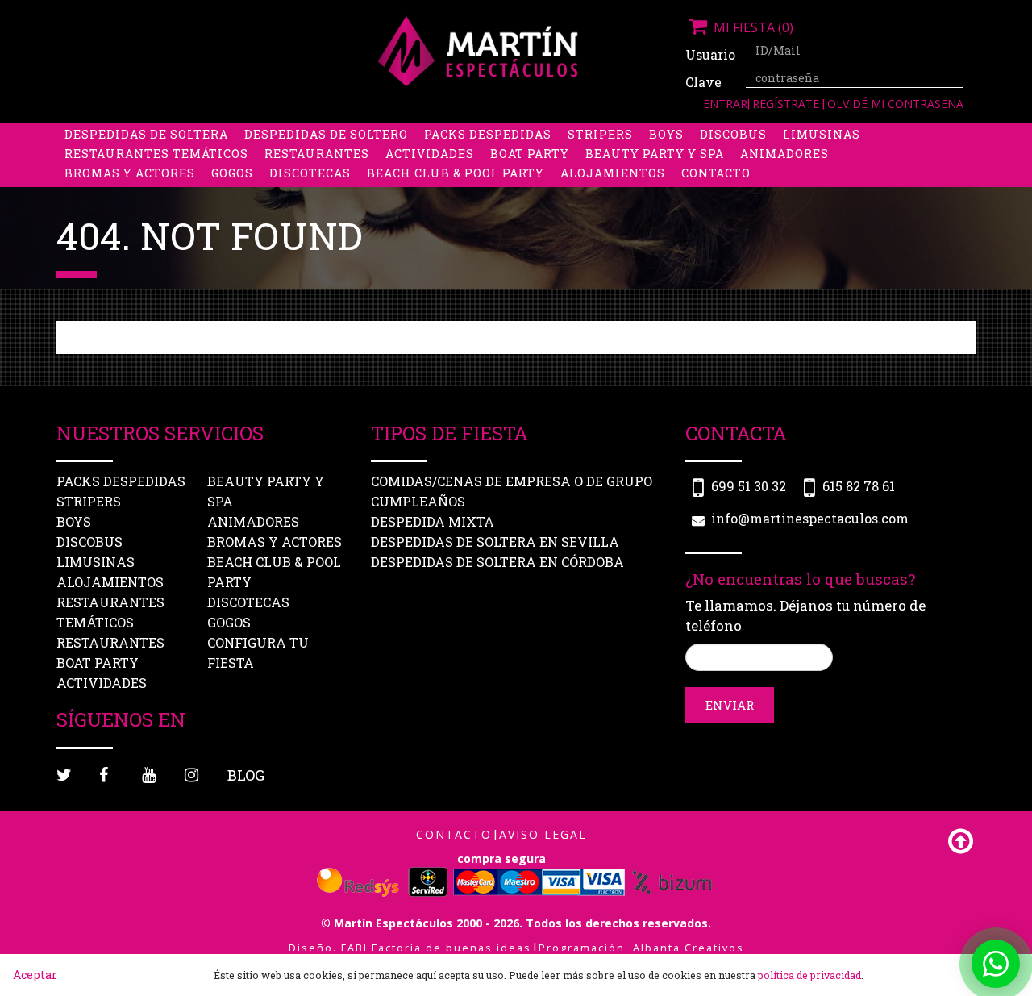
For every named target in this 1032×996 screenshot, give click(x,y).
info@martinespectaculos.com (810, 518)
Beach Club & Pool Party (455, 173)
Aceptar (35, 974)
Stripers (600, 134)
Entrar (725, 103)
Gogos (232, 173)
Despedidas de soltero (326, 134)
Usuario (709, 54)
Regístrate (787, 103)
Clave (703, 81)
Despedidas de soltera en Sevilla (495, 541)
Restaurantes (316, 153)
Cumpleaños (418, 501)
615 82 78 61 (858, 485)
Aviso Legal (543, 834)
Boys (666, 134)
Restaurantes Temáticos (156, 153)
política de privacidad (809, 975)
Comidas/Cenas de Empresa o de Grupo (511, 481)
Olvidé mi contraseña (895, 103)
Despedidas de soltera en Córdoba (497, 561)
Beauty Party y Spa (654, 153)
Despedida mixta (432, 521)
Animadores (784, 153)
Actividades (429, 153)
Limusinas (821, 134)
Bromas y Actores (129, 173)
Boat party (529, 153)
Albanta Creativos (688, 948)
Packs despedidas (487, 134)
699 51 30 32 (748, 485)
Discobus (733, 134)
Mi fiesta (751, 27)
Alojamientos (612, 173)
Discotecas (310, 173)
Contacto (716, 173)
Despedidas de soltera (146, 134)
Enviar (729, 705)
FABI (354, 948)
